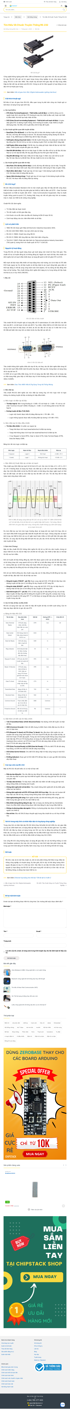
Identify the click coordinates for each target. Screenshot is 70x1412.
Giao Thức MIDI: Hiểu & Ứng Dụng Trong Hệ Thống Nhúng (33, 384)
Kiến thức (18, 17)
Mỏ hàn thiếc (47, 1027)
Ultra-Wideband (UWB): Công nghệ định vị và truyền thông (29, 970)
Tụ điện (58, 1032)
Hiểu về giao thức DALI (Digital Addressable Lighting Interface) (35, 92)
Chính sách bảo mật (7, 1384)
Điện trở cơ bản (39, 1036)
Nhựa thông (15, 1032)
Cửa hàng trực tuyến (7, 1343)
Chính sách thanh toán (7, 1381)
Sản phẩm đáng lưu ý (7, 1351)
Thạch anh (40, 1032)
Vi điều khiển (20, 1036)
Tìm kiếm (63, 9)
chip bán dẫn (16, 1023)
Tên (5, 931)
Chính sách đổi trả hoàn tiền (9, 1372)
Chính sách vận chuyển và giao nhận (12, 1378)
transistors (50, 1032)
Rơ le (33, 1032)
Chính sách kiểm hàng (7, 1370)
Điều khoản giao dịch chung (9, 1367)
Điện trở (29, 1036)
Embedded (57, 1023)
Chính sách (9, 1)
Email (38, 931)
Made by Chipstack (40, 1360)
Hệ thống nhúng (32, 17)
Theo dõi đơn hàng (51, 1)
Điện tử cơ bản (51, 1036)
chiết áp (25, 1023)
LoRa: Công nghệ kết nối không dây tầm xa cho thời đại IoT (29, 1005)
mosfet (38, 1027)
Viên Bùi (37, 29)
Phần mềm (25, 1032)
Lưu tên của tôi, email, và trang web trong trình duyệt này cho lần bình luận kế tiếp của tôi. (36, 952)
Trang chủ (6, 17)
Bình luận (7, 906)
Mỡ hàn (7, 1032)
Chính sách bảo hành (7, 1375)
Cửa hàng (63, 1)
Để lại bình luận (62, 25)
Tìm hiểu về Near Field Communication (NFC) (25, 987)
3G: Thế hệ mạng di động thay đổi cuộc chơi (25, 996)
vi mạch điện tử (9, 1036)
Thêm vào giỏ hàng (63, 1205)
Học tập (36, 1354)
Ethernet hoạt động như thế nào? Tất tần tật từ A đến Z (32, 878)
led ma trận (29, 1027)
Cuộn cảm (34, 1023)
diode (49, 1023)
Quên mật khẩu (5, 1354)
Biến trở (7, 1023)
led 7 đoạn (20, 1027)
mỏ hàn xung (58, 1027)
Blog (35, 1351)
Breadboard (8, 1171)
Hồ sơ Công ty (38, 1346)
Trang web (7, 941)
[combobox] (32, 9)
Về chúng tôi (37, 1343)
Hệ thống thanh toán (7, 1386)
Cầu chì (42, 1023)
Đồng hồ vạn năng (10, 1041)
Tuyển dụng (37, 1357)
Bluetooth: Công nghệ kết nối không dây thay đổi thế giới (28, 979)
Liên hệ (36, 1348)
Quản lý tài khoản (6, 1346)
